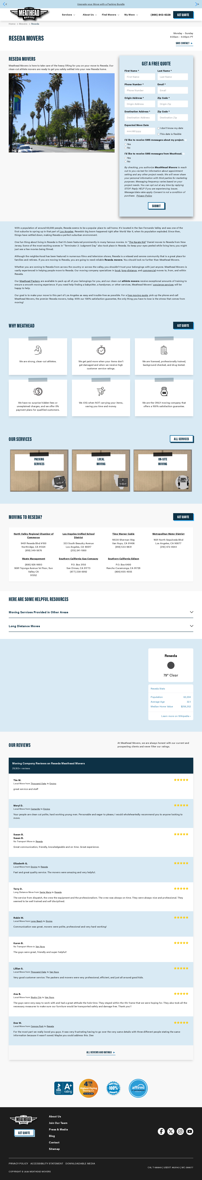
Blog (52, 1136)
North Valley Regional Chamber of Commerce (34, 535)
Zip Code (162, 98)
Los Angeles (66, 231)
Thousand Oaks (38, 783)
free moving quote (138, 295)
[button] (197, 4)
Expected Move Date (137, 125)
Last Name (163, 70)
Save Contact (184, 43)
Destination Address (136, 111)
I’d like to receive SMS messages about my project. (154, 139)
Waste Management (33, 558)
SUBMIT (156, 205)
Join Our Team (58, 1123)
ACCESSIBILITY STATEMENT (46, 1163)
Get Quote (183, 14)
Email (160, 84)
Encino (53, 783)
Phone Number (133, 84)
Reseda (39, 841)
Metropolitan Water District (168, 533)
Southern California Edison (123, 558)
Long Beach (37, 921)
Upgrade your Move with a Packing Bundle (101, 4)
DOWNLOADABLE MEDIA (80, 1163)
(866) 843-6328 (161, 14)
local (117, 270)
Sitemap (54, 1149)
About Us (55, 1116)
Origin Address (133, 98)
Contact (54, 1142)
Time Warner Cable (123, 533)
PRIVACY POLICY (18, 1163)
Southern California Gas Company (78, 558)
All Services (181, 438)
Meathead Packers (30, 281)
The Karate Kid (137, 242)
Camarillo (35, 808)
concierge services (163, 284)
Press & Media (58, 1129)
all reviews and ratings (101, 1052)
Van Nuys (40, 946)
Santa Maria (45, 892)
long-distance (129, 270)
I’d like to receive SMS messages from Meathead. (153, 153)
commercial (149, 270)
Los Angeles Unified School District (78, 535)
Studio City (36, 997)
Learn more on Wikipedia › (176, 716)
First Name (131, 70)
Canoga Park (37, 1026)
